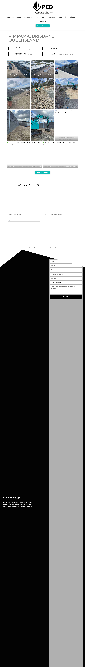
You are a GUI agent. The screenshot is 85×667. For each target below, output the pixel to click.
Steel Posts (28, 17)
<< (29, 248)
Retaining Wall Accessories (46, 17)
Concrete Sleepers (14, 17)
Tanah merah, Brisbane (53, 215)
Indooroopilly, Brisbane (18, 243)
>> (56, 248)
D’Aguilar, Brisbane (16, 215)
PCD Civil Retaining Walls (68, 17)
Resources (42, 21)
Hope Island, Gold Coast (54, 243)
